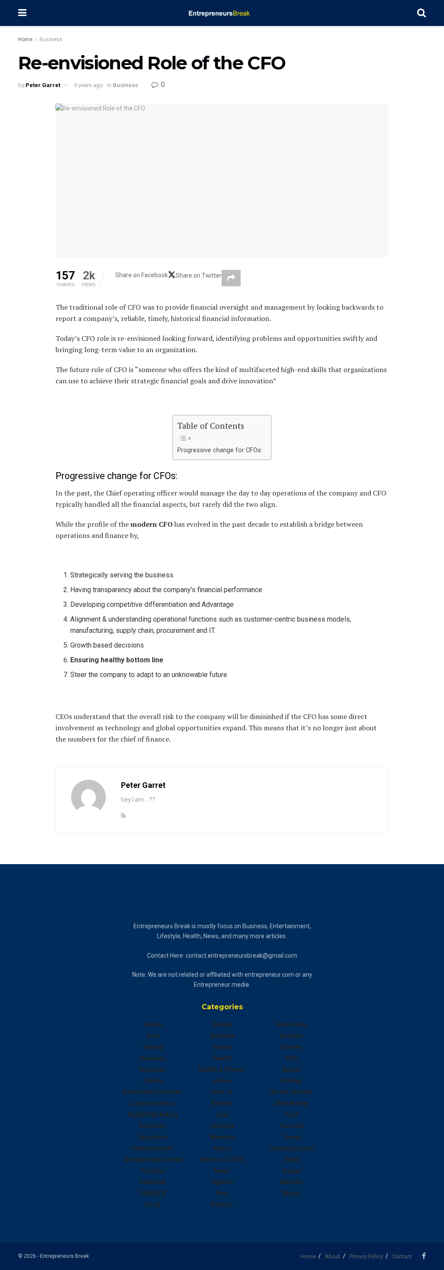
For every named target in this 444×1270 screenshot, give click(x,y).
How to (222, 1092)
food (152, 1204)
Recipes (291, 1035)
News (222, 1170)
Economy (152, 1125)
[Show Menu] (22, 13)
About (332, 1256)
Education (152, 1137)
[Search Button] (421, 13)
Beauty (153, 1046)
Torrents (291, 1125)
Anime (153, 1024)
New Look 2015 (222, 1159)
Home (25, 39)
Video (291, 1159)
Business (50, 39)
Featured (153, 1182)
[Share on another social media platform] (231, 278)
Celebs (153, 1080)
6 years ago (88, 85)
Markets (222, 1137)
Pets (222, 1193)
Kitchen (222, 1103)
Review (291, 1046)
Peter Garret (43, 85)
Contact (401, 1256)
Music (222, 1148)
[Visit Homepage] (221, 13)
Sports (291, 1069)
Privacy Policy (366, 1256)
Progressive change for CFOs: (219, 450)
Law (222, 1114)
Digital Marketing (152, 1114)
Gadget (222, 1024)
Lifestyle (222, 1125)
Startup (291, 1080)
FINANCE (153, 1193)
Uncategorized (291, 1148)
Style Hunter (291, 1103)
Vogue (291, 1170)
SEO (291, 1058)
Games (222, 1046)
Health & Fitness (222, 1069)
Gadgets (222, 1035)
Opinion (222, 1182)
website (291, 1182)
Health (222, 1058)
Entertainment (152, 1148)
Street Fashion (292, 1092)
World (291, 1193)
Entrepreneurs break (153, 1159)
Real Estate (291, 1024)
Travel (291, 1137)
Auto (153, 1035)
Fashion (152, 1170)
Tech (291, 1114)
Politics (222, 1204)
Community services (153, 1092)
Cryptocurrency (152, 1103)
